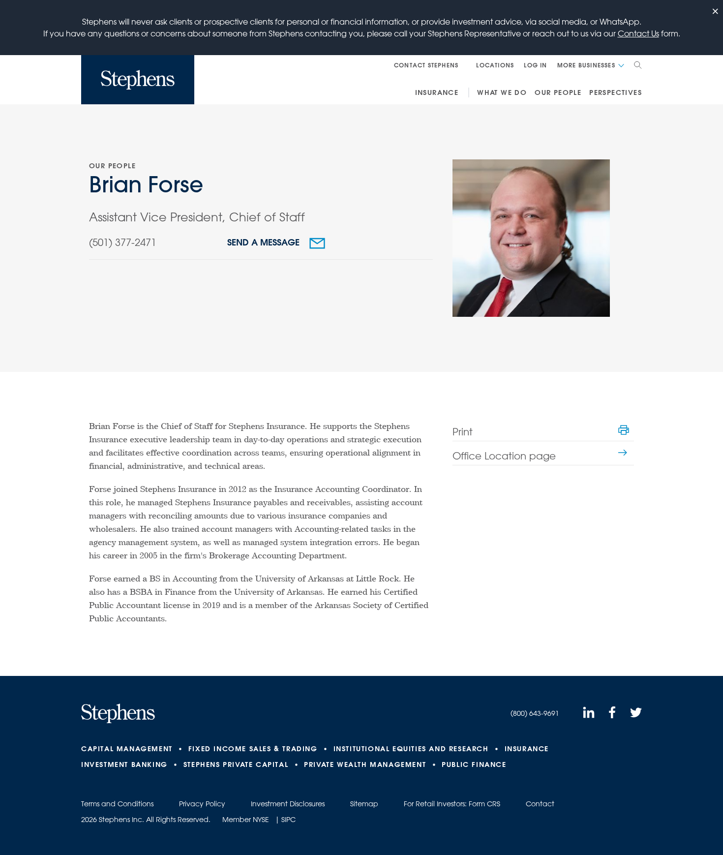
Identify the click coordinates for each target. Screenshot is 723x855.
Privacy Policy (202, 803)
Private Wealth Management (365, 764)
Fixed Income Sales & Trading (253, 748)
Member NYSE (245, 819)
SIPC (288, 819)
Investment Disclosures (288, 803)
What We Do (502, 92)
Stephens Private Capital (235, 764)
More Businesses (586, 65)
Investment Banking (124, 764)
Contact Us (638, 33)
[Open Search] (638, 65)
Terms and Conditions (117, 803)
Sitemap (364, 803)
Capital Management (127, 748)
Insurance (437, 92)
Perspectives (615, 92)
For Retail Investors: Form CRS (452, 803)
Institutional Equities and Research (411, 748)
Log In (535, 65)
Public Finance (474, 764)
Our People (558, 92)
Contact (540, 803)
